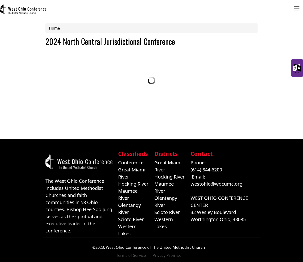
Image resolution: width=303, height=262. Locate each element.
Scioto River (131, 219)
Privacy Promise (167, 255)
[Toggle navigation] (296, 8)
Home (54, 28)
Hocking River (133, 184)
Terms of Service (131, 255)
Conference (130, 162)
